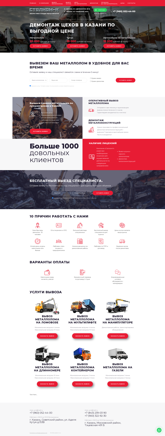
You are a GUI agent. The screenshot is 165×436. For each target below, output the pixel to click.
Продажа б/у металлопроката (109, 3)
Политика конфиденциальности (38, 432)
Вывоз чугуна (68, 3)
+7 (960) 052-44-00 (124, 11)
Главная (33, 3)
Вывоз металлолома (57, 3)
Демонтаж (94, 3)
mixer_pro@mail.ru (100, 13)
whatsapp (101, 10)
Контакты (131, 3)
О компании (44, 3)
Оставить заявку (40, 46)
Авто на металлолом (80, 3)
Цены (122, 3)
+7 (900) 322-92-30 (95, 416)
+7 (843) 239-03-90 (95, 413)
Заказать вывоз (47, 336)
